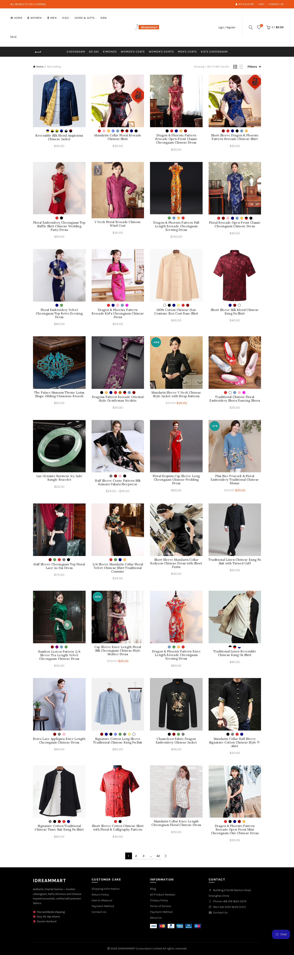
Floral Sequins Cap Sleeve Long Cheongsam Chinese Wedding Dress (176, 479)
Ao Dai (94, 51)
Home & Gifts (85, 18)
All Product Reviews (162, 894)
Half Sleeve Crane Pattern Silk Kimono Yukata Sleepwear (118, 482)
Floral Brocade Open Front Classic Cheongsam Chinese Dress (234, 224)
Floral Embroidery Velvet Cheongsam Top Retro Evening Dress (59, 313)
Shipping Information (106, 888)
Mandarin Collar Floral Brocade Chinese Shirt (117, 137)
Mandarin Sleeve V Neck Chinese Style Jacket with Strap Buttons (176, 394)
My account (246, 4)
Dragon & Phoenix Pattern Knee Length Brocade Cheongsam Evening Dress (176, 655)
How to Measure (102, 900)
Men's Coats (187, 51)
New (103, 18)
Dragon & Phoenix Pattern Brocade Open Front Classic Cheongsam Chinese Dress (176, 139)
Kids (65, 18)
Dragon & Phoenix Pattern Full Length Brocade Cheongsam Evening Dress (176, 226)
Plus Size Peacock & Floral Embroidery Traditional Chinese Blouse (235, 479)
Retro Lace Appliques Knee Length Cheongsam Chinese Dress (59, 740)
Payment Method (103, 906)
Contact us (276, 4)
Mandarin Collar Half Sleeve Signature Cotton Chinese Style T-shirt (235, 742)
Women (36, 18)
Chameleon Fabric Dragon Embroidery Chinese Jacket (176, 740)
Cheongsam (76, 51)
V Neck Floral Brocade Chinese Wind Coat (118, 223)
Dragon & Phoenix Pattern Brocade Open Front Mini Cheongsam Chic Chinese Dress (235, 829)
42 (158, 856)
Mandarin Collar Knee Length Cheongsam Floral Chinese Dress (176, 823)
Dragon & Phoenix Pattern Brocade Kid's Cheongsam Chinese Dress (118, 313)
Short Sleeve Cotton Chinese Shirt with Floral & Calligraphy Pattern (118, 827)
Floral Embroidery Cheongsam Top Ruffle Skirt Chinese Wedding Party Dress (59, 226)
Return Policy (100, 894)
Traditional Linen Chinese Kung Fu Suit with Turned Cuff (235, 561)
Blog (153, 888)
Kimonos (110, 51)
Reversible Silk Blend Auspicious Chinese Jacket (59, 137)
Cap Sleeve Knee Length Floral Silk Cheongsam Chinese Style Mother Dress (117, 650)
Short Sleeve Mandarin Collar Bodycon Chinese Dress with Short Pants (176, 563)
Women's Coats (133, 51)
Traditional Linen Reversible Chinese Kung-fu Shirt (234, 653)
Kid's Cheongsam (214, 51)
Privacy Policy (159, 900)
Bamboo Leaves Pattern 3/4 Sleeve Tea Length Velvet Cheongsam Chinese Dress (59, 655)
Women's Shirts (161, 51)
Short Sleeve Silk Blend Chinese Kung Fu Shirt (235, 311)
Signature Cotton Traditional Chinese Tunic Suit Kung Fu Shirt (59, 827)
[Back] (38, 52)
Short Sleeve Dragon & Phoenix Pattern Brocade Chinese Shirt (234, 137)
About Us (156, 917)
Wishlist (261, 25)
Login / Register (226, 27)
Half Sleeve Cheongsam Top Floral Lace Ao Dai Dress (59, 566)
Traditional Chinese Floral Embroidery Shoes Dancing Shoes (234, 398)
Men (53, 18)
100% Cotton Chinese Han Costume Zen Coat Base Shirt (176, 311)
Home (18, 18)
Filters (252, 66)
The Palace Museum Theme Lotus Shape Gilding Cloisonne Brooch (59, 394)
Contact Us (99, 912)
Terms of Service (160, 906)
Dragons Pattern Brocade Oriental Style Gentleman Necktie (118, 398)
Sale (13, 37)
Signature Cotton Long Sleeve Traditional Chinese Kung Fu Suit (117, 740)
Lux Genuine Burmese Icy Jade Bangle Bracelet (59, 477)
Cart (261, 4)
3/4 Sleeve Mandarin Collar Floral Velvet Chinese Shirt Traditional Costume (117, 568)
